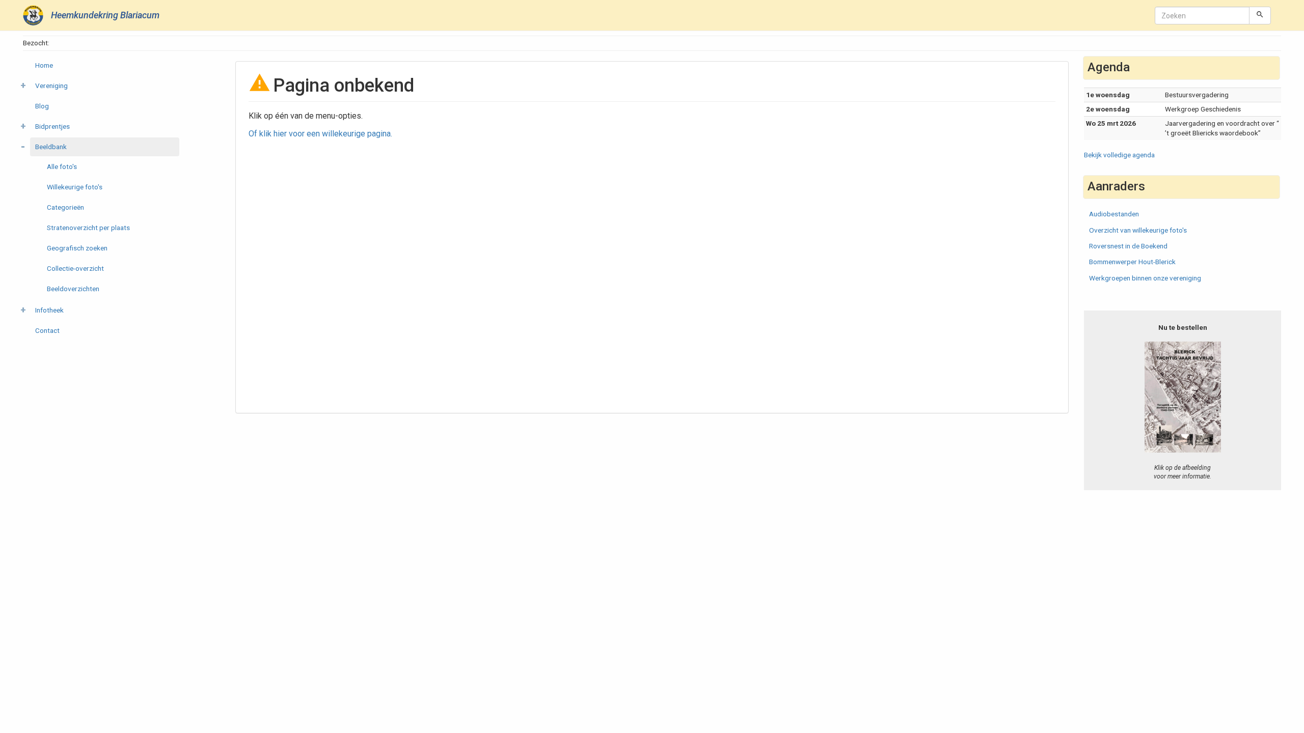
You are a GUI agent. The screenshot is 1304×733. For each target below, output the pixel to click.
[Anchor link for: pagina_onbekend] (423, 83)
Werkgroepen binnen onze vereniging (1145, 278)
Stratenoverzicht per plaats (88, 227)
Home (44, 65)
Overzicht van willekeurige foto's (1138, 230)
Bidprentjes (52, 126)
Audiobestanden (1114, 214)
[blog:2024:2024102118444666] (1182, 397)
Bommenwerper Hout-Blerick (1132, 262)
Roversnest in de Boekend (1128, 246)
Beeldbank (51, 147)
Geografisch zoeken (77, 248)
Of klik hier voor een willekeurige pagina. (320, 133)
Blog (42, 106)
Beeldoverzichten (73, 289)
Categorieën (65, 207)
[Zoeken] (1260, 15)
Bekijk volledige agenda (1119, 155)
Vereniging (51, 85)
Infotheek (49, 310)
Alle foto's (62, 166)
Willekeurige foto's (74, 187)
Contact (47, 330)
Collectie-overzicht (75, 268)
